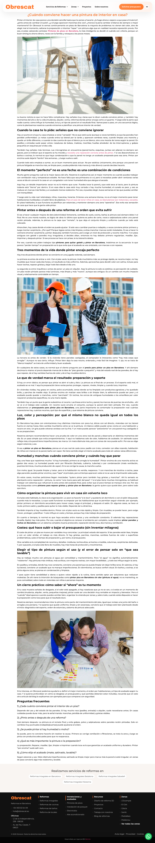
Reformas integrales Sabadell (112, 776)
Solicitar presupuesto (131, 7)
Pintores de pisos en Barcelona (63, 31)
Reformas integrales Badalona (79, 776)
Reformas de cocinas (49, 804)
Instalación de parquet (77, 807)
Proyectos (86, 7)
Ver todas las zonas (130, 824)
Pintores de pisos (74, 803)
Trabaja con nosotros (103, 812)
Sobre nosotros (101, 7)
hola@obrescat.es (21, 811)
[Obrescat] (20, 7)
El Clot (124, 804)
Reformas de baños (48, 808)
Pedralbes (125, 816)
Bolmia (88, 839)
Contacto (98, 808)
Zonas (74, 7)
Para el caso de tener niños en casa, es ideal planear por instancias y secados (101, 200)
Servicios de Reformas (56, 7)
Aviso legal (119, 834)
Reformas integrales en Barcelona (45, 776)
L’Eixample (126, 801)
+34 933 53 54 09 (20, 808)
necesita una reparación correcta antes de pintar (90, 153)
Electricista (72, 811)
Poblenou (125, 820)
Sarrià (123, 812)
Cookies (140, 834)
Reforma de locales (48, 812)
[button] (148, 836)
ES (147, 7)
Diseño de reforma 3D (104, 801)
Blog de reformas (102, 816)
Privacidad (130, 834)
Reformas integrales (49, 801)
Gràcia (124, 808)
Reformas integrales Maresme (77, 782)
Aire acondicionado (75, 814)
